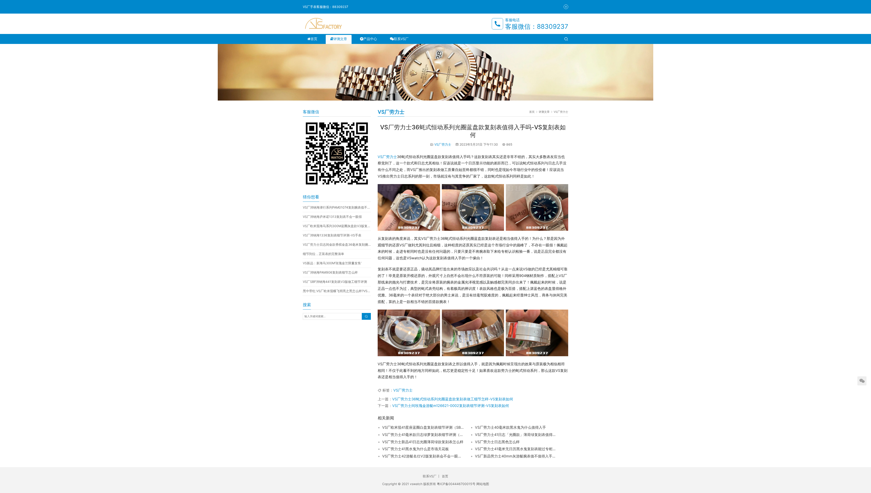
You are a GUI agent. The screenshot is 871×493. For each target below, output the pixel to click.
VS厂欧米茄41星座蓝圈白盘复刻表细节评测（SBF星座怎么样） (423, 427)
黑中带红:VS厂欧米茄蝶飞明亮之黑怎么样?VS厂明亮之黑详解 (337, 291)
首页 (314, 39)
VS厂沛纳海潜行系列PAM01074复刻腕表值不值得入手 (337, 207)
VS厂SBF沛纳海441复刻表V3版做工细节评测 (335, 282)
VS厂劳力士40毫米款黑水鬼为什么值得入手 (510, 427)
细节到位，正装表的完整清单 (323, 254)
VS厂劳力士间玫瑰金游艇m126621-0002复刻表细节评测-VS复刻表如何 (450, 405)
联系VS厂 (401, 39)
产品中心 (370, 39)
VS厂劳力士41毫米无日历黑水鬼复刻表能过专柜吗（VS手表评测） (516, 449)
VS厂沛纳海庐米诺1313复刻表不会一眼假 (332, 217)
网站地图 (482, 484)
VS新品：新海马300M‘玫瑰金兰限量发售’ (332, 263)
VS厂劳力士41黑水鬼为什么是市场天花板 (415, 449)
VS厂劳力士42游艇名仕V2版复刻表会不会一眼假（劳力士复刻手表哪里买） (423, 456)
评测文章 (340, 39)
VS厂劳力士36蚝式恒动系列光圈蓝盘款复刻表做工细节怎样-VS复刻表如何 (452, 399)
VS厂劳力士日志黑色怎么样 (497, 442)
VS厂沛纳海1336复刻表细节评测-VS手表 (332, 235)
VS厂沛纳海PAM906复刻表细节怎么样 (330, 272)
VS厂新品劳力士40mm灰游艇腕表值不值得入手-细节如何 (516, 456)
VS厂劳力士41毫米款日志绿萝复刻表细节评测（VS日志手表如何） (423, 434)
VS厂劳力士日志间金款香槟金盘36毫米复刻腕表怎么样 (337, 244)
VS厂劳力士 (442, 144)
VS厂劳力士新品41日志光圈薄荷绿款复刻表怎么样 (422, 442)
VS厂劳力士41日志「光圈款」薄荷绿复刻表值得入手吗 (516, 434)
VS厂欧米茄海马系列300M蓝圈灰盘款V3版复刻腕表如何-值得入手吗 (337, 226)
